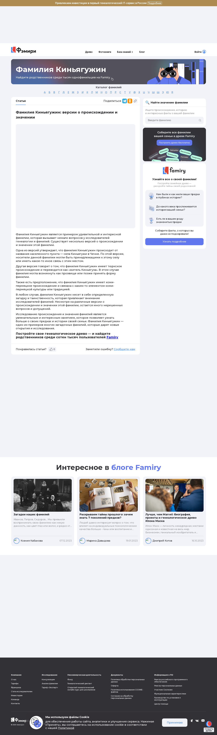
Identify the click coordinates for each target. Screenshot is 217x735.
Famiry (112, 337)
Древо (89, 52)
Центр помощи (161, 704)
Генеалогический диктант (79, 683)
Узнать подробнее (174, 241)
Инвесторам (16, 695)
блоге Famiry (136, 467)
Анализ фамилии (50, 683)
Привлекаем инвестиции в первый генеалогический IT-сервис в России (108, 2)
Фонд (70, 679)
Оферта (114, 686)
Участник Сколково (163, 690)
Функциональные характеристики (170, 694)
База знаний (124, 52)
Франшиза (16, 687)
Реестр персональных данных (168, 686)
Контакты (15, 703)
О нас (13, 679)
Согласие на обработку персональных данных (122, 697)
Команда (15, 699)
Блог (142, 52)
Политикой (66, 728)
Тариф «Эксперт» (50, 687)
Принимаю (175, 722)
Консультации (48, 679)
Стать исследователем (21, 691)
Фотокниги (104, 52)
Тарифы (14, 683)
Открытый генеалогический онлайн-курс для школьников (81, 688)
